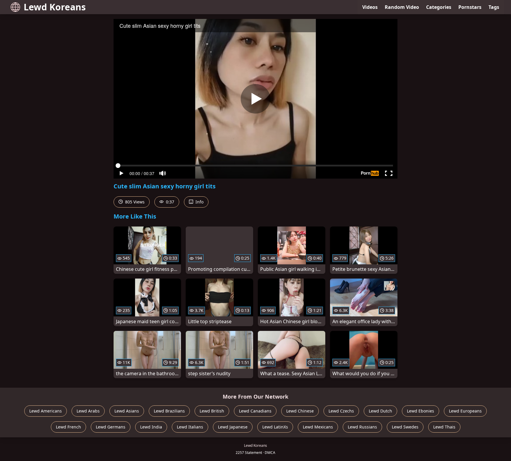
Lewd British (212, 411)
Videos (370, 7)
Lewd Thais (444, 427)
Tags (494, 7)
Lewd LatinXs (275, 427)
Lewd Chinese (300, 411)
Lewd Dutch (380, 411)
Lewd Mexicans (318, 427)
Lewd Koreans (55, 7)
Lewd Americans (45, 411)
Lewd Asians (126, 411)
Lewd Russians (362, 427)
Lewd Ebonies (420, 411)
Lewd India (151, 427)
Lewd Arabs (88, 411)
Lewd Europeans (465, 411)
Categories (438, 7)
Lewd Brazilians (169, 411)
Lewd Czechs (341, 411)
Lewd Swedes (405, 427)
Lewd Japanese (233, 427)
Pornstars (469, 7)
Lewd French (68, 427)
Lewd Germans (110, 427)
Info (198, 202)
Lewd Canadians (255, 411)
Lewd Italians (190, 427)
